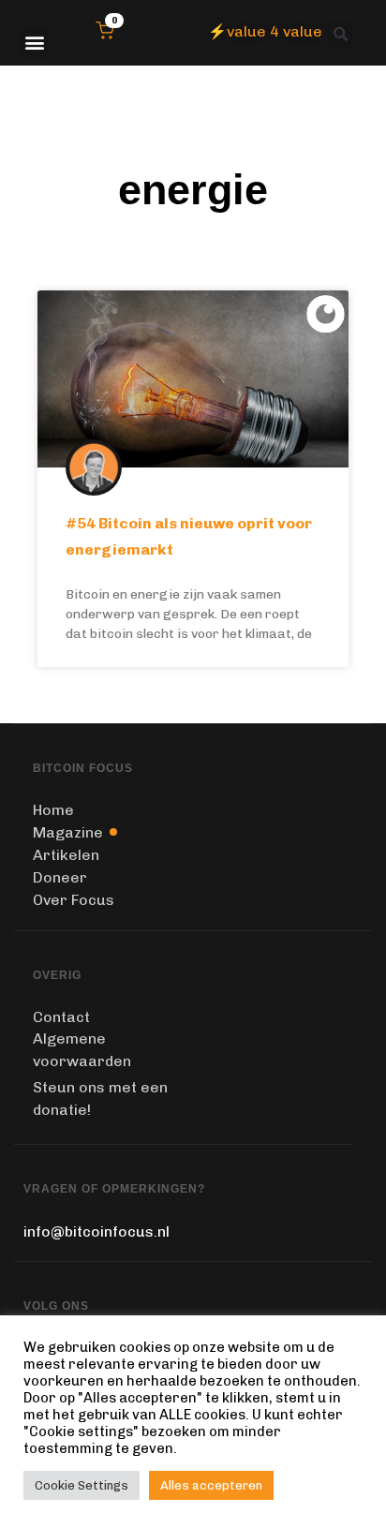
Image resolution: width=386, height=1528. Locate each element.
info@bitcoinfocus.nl (96, 1231)
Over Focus (73, 900)
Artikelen (66, 855)
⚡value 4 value (265, 31)
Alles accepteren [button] (211, 1485)
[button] (34, 42)
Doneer (60, 877)
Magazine (68, 832)
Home (53, 810)
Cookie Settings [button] (81, 1485)
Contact (61, 1017)
